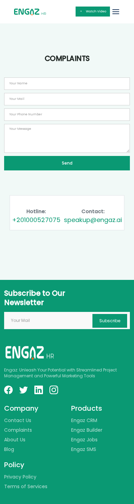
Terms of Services (25, 486)
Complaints (18, 430)
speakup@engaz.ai (93, 220)
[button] (116, 12)
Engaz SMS (83, 449)
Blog (9, 449)
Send (67, 163)
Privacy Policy (20, 476)
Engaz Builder (86, 430)
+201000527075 (36, 220)
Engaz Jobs (84, 439)
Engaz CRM (84, 420)
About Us (14, 439)
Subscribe (109, 321)
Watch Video (96, 11)
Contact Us (17, 420)
